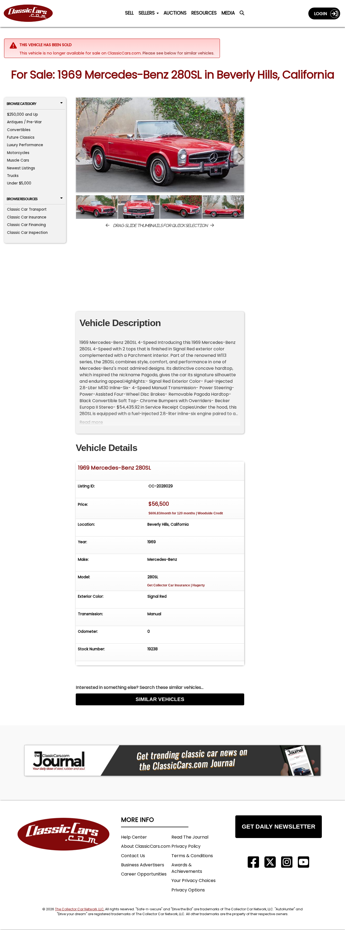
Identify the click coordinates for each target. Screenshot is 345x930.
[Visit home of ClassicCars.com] (63, 842)
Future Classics (20, 137)
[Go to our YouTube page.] (303, 862)
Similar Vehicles (160, 699)
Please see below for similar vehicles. (178, 53)
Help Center (134, 837)
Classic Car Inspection (27, 232)
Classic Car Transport (27, 209)
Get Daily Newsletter (278, 826)
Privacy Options (188, 890)
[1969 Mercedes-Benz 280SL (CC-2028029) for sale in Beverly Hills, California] (160, 145)
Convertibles (18, 129)
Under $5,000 (19, 183)
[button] (238, 156)
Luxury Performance (25, 145)
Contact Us (133, 856)
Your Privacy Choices (193, 880)
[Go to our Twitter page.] (270, 862)
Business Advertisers (142, 865)
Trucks (13, 175)
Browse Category (21, 103)
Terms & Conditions (192, 856)
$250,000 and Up (22, 114)
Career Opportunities (144, 874)
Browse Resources (22, 199)
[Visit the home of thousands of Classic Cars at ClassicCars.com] (31, 13)
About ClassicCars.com (145, 846)
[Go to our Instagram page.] (286, 862)
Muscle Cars (18, 160)
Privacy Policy (186, 846)
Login (322, 14)
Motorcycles (18, 152)
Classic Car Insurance (26, 217)
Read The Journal (189, 837)
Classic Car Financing (26, 224)
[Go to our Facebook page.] (253, 862)
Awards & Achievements (186, 868)
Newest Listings (21, 168)
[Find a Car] (242, 15)
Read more (91, 422)
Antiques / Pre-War (24, 122)
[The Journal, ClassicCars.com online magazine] (172, 760)
